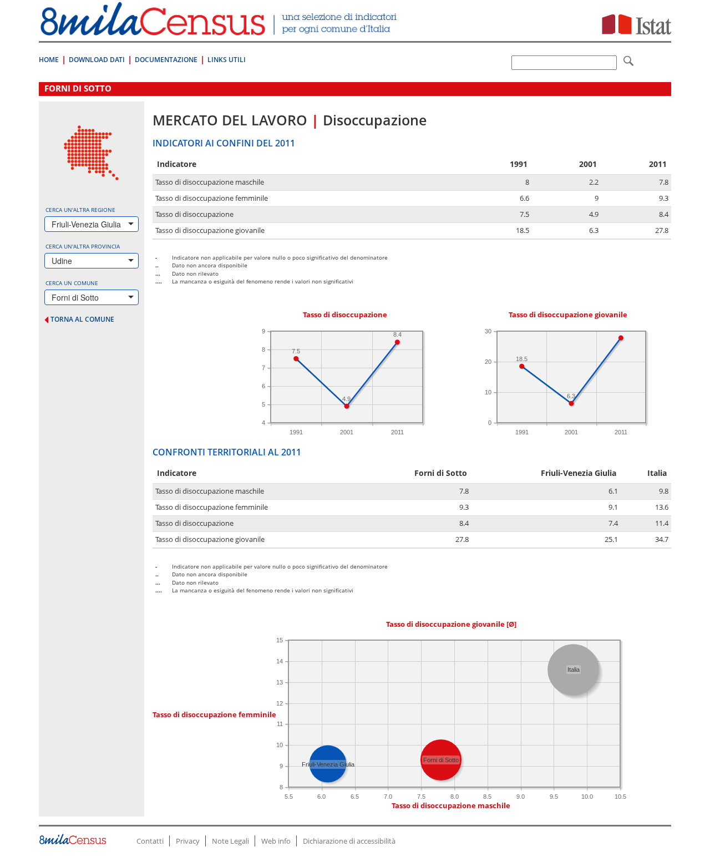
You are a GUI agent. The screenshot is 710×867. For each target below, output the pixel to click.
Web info (276, 841)
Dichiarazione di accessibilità (349, 841)
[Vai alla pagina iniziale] (220, 29)
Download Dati (97, 59)
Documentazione (166, 59)
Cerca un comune (71, 283)
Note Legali (230, 841)
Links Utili (226, 59)
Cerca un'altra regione (80, 210)
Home (49, 59)
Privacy (188, 841)
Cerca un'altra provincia (82, 246)
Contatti (150, 841)
